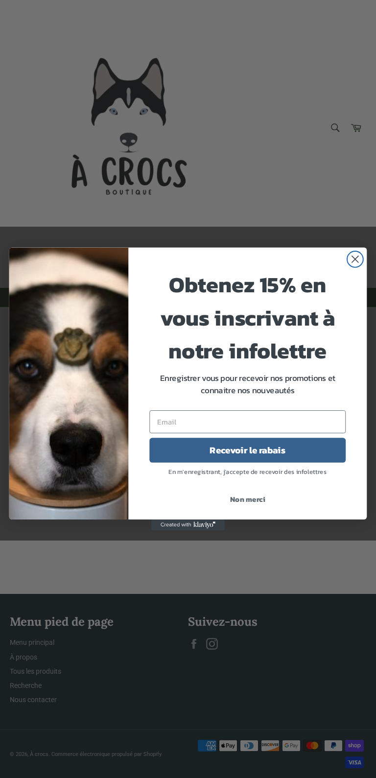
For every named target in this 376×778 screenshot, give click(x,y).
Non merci (247, 499)
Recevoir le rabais (247, 450)
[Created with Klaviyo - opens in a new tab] (188, 524)
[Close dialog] (355, 259)
